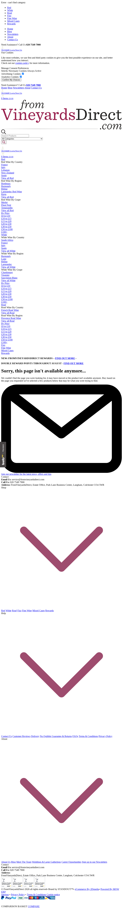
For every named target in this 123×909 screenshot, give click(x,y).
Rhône (4, 189)
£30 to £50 (6, 226)
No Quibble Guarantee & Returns (56, 736)
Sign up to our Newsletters (94, 862)
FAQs (75, 736)
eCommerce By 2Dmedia (87, 889)
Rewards (11, 23)
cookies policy (22, 63)
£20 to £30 (6, 224)
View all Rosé (8, 313)
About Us (5, 862)
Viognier (5, 275)
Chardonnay (7, 272)
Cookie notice (53, 894)
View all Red (7, 178)
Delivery (35, 736)
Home (10, 29)
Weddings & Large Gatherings (46, 862)
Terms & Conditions (88, 736)
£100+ (4, 232)
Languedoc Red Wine (11, 191)
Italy (3, 167)
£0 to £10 (5, 216)
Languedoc (6, 264)
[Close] (61, 901)
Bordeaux (5, 183)
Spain (4, 175)
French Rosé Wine (10, 310)
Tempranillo (7, 207)
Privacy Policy (105, 736)
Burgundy (6, 186)
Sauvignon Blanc (9, 278)
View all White (8, 251)
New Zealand (7, 172)
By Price (5, 213)
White (10, 10)
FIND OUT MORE (65, 358)
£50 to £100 (7, 229)
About (10, 37)
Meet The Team (23, 862)
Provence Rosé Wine (11, 318)
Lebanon (5, 170)
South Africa (7, 240)
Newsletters (12, 34)
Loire (3, 259)
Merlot (4, 202)
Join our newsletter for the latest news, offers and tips (26, 474)
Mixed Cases (13, 21)
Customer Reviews (21, 736)
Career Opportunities (71, 862)
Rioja (3, 194)
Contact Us (12, 39)
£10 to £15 (6, 218)
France (4, 164)
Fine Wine (12, 18)
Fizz (9, 15)
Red (9, 7)
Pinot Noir (6, 205)
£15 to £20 (6, 221)
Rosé (9, 13)
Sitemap (5, 894)
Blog (9, 31)
